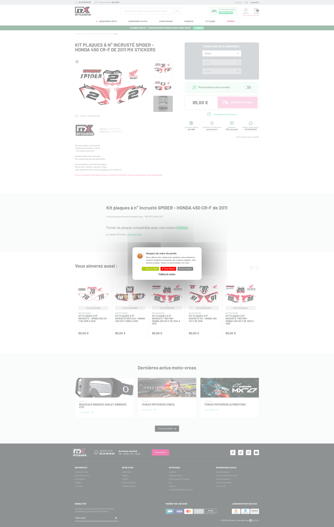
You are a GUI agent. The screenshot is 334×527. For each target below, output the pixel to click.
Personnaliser (185, 269)
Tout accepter (151, 269)
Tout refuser (169, 269)
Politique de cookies (167, 274)
